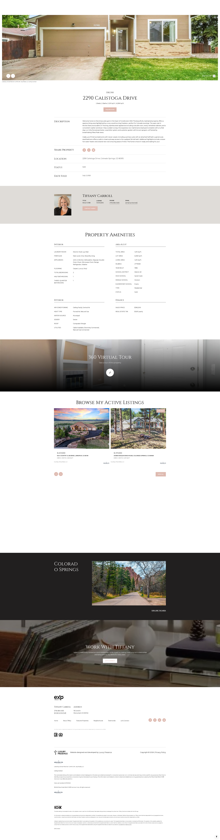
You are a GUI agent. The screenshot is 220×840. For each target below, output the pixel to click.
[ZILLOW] (164, 720)
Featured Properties (82, 720)
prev (8, 76)
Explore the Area (159, 610)
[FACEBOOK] (150, 720)
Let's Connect (125, 720)
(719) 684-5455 (114, 203)
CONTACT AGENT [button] (90, 208)
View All (161, 474)
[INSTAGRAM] (155, 720)
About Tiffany (67, 720)
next (13, 76)
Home (56, 720)
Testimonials (112, 720)
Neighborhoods (98, 720)
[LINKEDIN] (159, 720)
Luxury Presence (105, 752)
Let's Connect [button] (110, 661)
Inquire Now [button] (110, 109)
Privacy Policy (160, 752)
